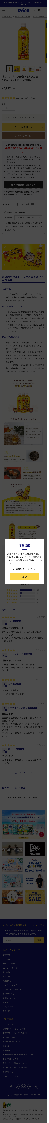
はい (24, 576)
